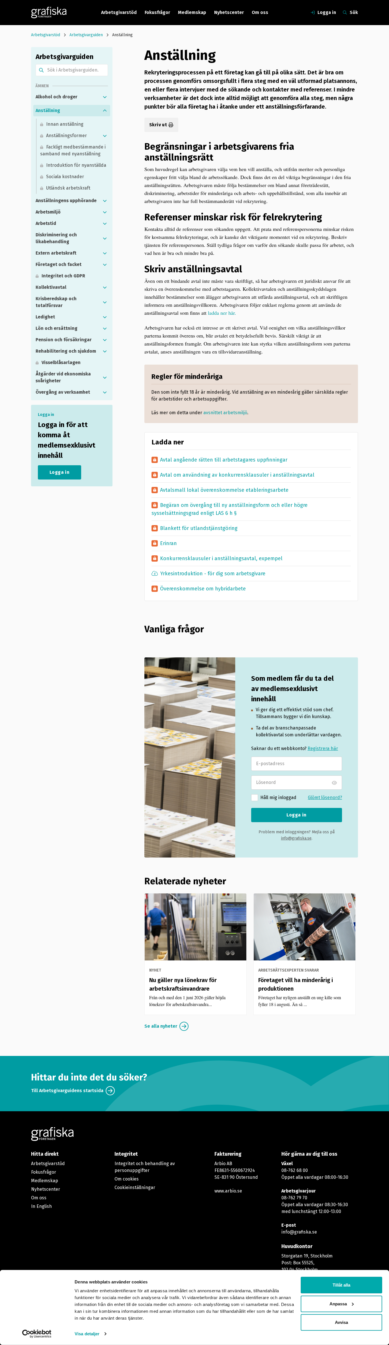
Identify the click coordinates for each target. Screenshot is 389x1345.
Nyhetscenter (229, 12)
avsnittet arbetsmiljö (225, 412)
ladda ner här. (222, 312)
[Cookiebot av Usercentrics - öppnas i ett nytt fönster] (37, 1334)
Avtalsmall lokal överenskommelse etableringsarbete (219, 489)
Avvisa (341, 1322)
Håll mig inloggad (278, 797)
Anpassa (338, 1303)
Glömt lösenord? (325, 797)
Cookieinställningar (134, 1187)
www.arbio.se (228, 1191)
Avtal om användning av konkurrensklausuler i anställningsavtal (232, 474)
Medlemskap (192, 12)
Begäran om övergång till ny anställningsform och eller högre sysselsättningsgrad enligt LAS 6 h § (229, 508)
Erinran (166, 542)
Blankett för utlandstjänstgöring (194, 527)
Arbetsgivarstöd (119, 12)
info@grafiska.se (296, 838)
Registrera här (323, 748)
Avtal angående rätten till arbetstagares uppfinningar (219, 459)
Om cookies (126, 1179)
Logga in (296, 815)
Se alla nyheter (160, 1026)
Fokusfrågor (157, 12)
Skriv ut (158, 124)
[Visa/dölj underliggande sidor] (104, 97)
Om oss (260, 12)
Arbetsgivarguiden (86, 34)
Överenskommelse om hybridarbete (198, 588)
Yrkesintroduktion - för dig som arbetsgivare (212, 573)
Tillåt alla (341, 1285)
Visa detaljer (87, 1333)
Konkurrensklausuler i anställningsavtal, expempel (216, 558)
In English (41, 1206)
